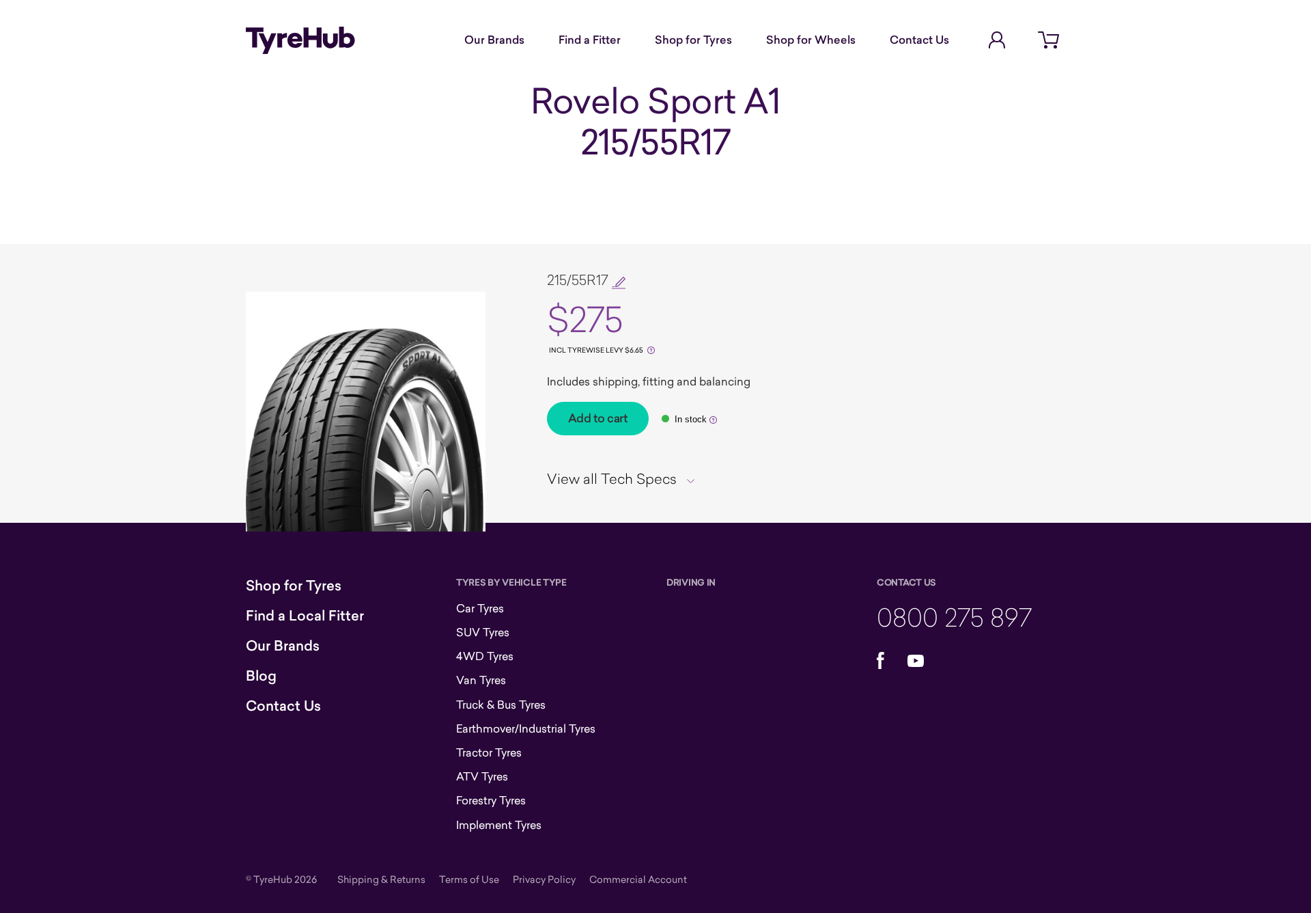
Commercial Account (638, 879)
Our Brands (494, 39)
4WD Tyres (484, 656)
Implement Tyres (498, 824)
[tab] (625, 478)
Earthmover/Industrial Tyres (525, 728)
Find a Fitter (590, 39)
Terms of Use (469, 879)
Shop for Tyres (693, 39)
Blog (261, 675)
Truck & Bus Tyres (501, 704)
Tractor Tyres (489, 752)
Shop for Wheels (811, 39)
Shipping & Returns (381, 879)
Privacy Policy (544, 879)
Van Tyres (481, 679)
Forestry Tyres (491, 800)
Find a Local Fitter (305, 615)
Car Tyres (480, 608)
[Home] (300, 40)
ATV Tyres (482, 776)
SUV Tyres (482, 632)
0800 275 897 (954, 617)
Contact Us (919, 39)
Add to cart (598, 418)
